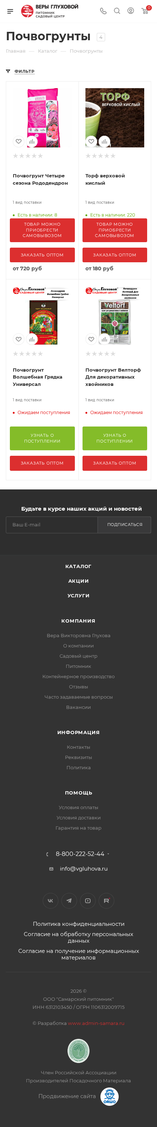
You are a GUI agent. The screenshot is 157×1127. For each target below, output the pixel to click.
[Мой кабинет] (130, 11)
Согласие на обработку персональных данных (78, 937)
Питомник (78, 666)
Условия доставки (79, 817)
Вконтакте (50, 901)
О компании (78, 646)
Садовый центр (78, 656)
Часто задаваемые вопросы (79, 697)
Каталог (78, 566)
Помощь (78, 793)
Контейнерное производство (78, 676)
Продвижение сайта (67, 1096)
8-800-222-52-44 (80, 854)
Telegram (69, 901)
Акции (78, 581)
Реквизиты (78, 757)
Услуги (79, 595)
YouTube (88, 901)
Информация (78, 732)
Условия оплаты (78, 807)
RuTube (106, 901)
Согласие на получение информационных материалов (78, 954)
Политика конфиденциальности (79, 923)
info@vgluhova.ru (84, 868)
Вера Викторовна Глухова (79, 635)
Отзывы (78, 687)
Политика (78, 767)
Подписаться (125, 524)
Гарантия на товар (78, 828)
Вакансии (78, 707)
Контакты (78, 747)
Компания (78, 621)
